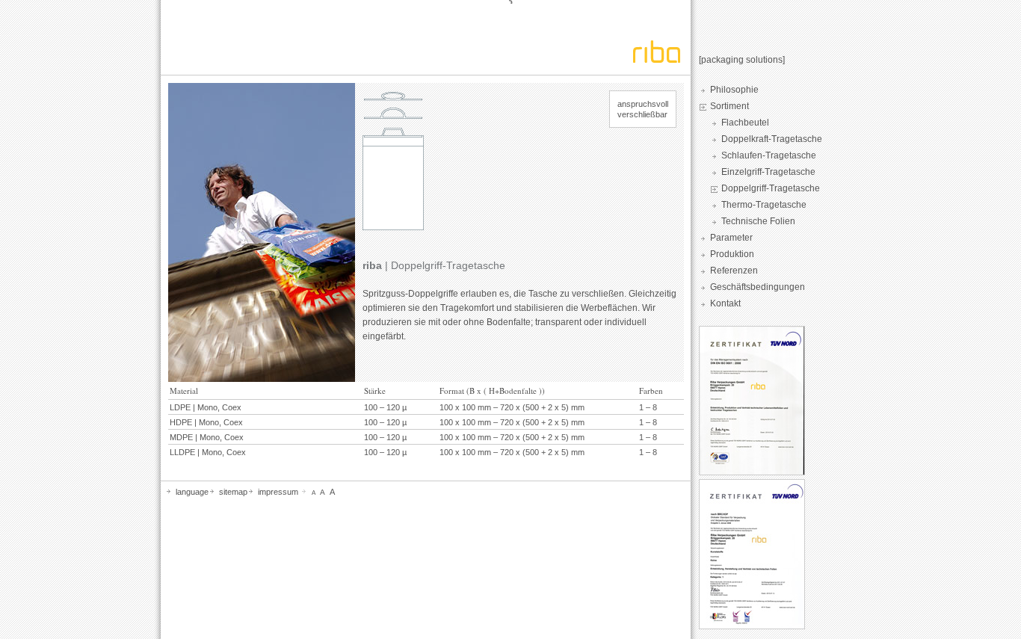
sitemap (233, 491)
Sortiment (729, 106)
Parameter (731, 237)
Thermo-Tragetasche (763, 205)
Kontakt (725, 303)
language (192, 491)
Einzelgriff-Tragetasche (768, 172)
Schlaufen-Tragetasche (768, 155)
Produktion (732, 254)
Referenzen (734, 270)
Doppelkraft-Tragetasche (771, 139)
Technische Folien (758, 221)
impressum (278, 491)
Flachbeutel (745, 122)
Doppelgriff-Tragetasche (770, 188)
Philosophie (734, 89)
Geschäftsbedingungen (757, 287)
